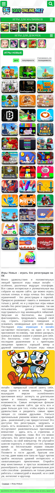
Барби (42, 43)
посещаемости (44, 60)
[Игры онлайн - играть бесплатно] (27, 14)
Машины (5, 27)
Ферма (32, 43)
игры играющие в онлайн (35, 327)
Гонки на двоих (42, 27)
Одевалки (5, 43)
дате (16, 60)
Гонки (14, 27)
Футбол (32, 27)
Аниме (23, 43)
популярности (28, 60)
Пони (14, 43)
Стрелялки (23, 27)
